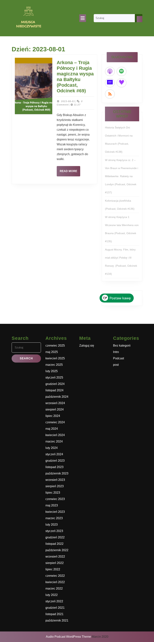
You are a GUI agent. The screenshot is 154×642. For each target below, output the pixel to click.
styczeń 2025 (54, 377)
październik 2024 (56, 396)
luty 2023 (51, 524)
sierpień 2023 (54, 486)
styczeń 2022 (54, 601)
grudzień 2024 (55, 384)
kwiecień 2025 (55, 358)
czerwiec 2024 (55, 422)
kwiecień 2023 (55, 511)
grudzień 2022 (55, 537)
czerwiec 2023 (55, 499)
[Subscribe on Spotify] (121, 71)
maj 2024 (51, 428)
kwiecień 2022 (55, 582)
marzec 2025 (54, 364)
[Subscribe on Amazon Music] (110, 82)
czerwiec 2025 (55, 345)
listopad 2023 (54, 467)
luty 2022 (51, 594)
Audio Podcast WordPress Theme (68, 636)
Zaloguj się (86, 345)
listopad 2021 (54, 614)
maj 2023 (51, 505)
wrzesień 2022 (55, 556)
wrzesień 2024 (55, 403)
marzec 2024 (54, 441)
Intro (116, 352)
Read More (70, 172)
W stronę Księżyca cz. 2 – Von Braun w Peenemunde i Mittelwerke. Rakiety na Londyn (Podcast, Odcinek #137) (121, 176)
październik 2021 (56, 620)
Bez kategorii (122, 345)
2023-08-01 (68, 101)
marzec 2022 (54, 588)
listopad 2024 (54, 390)
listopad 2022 (54, 543)
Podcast (118, 358)
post (116, 364)
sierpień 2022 (54, 563)
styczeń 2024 (54, 454)
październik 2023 (56, 473)
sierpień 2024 (54, 409)
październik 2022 (56, 550)
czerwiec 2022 (55, 575)
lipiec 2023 (52, 492)
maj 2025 (51, 352)
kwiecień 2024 (55, 435)
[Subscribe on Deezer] (121, 82)
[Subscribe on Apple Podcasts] (110, 71)
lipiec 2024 (52, 415)
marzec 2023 (54, 518)
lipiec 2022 (52, 569)
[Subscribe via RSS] (110, 94)
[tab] (82, 18)
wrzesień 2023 (55, 479)
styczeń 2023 (54, 531)
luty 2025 (51, 371)
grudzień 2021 (55, 607)
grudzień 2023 (55, 460)
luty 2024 (51, 447)
